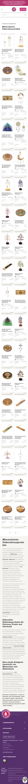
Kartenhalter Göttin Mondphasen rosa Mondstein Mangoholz (7, 491)
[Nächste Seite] (18, 532)
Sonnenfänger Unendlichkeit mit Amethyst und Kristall (20, 356)
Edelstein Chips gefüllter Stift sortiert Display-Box (20, 79)
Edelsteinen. (13, 554)
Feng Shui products (14, 702)
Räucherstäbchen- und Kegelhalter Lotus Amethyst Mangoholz (6, 79)
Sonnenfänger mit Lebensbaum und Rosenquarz (6, 301)
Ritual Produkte (7, 705)
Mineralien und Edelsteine (10, 694)
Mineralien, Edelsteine (9, 559)
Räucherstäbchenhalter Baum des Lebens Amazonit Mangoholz (7, 437)
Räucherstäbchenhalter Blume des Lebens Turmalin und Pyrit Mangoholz (7, 274)
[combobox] (13, 14)
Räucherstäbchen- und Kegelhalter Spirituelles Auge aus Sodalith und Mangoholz (7, 411)
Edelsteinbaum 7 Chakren (19, 330)
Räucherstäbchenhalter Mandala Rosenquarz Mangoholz (20, 411)
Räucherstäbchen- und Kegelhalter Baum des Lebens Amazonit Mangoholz (20, 221)
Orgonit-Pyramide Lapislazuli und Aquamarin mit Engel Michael (7, 136)
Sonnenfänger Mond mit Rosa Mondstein (20, 166)
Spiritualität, (6, 612)
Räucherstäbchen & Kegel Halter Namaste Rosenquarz (7, 518)
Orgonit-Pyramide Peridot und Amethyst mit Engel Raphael (7, 330)
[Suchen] (24, 14)
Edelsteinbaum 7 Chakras (19, 384)
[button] (1, 9)
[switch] (25, 782)
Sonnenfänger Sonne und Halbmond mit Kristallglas (7, 50)
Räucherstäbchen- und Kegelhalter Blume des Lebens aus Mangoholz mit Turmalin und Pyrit (7, 384)
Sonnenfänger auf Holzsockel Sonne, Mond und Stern (19, 50)
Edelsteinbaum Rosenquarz (6, 221)
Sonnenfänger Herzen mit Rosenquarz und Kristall (20, 463)
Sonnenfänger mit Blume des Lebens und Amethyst (19, 136)
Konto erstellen (8, 737)
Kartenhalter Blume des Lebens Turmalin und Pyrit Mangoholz (20, 301)
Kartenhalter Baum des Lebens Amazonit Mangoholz (7, 107)
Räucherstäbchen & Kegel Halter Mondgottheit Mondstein (20, 518)
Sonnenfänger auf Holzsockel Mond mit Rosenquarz (7, 194)
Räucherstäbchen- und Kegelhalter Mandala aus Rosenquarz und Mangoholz (6, 166)
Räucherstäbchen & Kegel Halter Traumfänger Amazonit (7, 356)
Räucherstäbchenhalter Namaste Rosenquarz (20, 437)
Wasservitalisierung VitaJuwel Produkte (14, 703)
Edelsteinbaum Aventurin (19, 274)
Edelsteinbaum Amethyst (19, 193)
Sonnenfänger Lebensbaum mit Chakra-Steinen (19, 107)
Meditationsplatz (7, 637)
